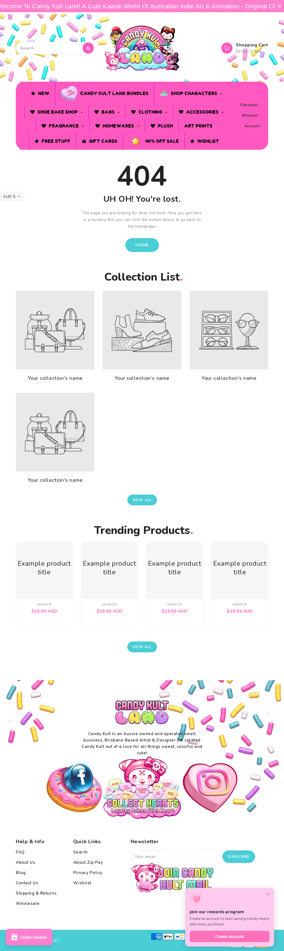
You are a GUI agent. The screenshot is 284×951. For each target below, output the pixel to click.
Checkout (249, 105)
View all (142, 500)
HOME (142, 245)
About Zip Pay (88, 862)
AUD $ (9, 196)
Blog (21, 872)
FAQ (20, 852)
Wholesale (28, 903)
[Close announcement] (279, 6)
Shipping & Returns (36, 893)
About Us (25, 862)
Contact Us (27, 883)
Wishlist (250, 115)
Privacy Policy (88, 872)
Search (80, 852)
